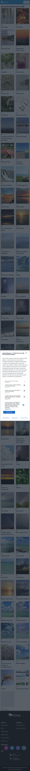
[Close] (26, 353)
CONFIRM (9, 412)
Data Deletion (5, 417)
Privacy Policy (24, 417)
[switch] (24, 385)
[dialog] (15, 385)
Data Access (15, 417)
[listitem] (15, 381)
